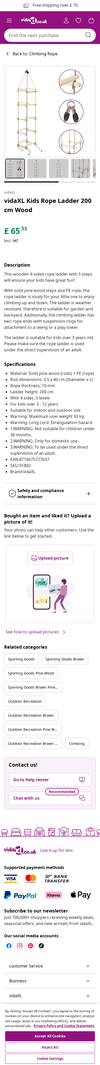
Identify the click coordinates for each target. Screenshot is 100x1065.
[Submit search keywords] (88, 35)
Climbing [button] (77, 743)
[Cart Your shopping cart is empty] (91, 20)
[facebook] (9, 945)
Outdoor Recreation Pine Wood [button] (34, 729)
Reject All (50, 1047)
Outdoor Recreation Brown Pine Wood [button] (35, 743)
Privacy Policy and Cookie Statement (64, 1026)
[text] (16, 232)
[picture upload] (50, 593)
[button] (50, 966)
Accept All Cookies (50, 1036)
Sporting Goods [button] (21, 659)
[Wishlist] (78, 20)
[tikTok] (41, 945)
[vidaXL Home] (34, 20)
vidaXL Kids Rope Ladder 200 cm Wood (48, 205)
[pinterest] (30, 945)
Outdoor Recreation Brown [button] (31, 715)
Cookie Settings (50, 1058)
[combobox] (50, 35)
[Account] (66, 20)
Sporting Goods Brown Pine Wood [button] (35, 687)
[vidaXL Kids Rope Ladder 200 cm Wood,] (50, 112)
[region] (50, 1034)
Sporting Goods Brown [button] (64, 659)
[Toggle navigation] (9, 20)
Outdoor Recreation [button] (25, 701)
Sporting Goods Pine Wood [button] (31, 673)
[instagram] (19, 945)
